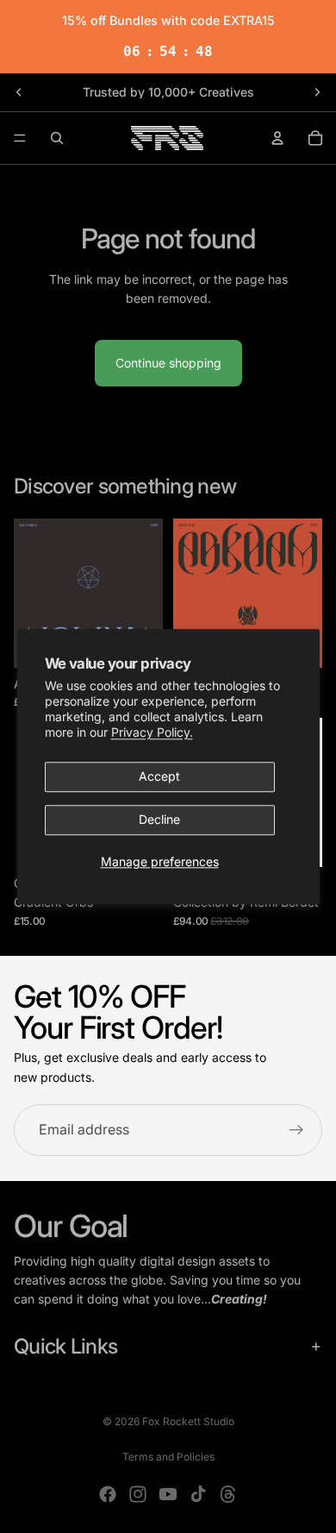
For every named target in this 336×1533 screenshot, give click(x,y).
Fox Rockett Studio (188, 1421)
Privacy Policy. (152, 733)
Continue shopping (168, 362)
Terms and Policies (168, 1456)
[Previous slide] (19, 92)
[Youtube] (168, 1494)
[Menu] (20, 138)
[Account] (277, 138)
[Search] (57, 138)
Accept (159, 777)
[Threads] (228, 1494)
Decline (159, 820)
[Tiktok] (198, 1494)
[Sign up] (296, 1130)
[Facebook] (107, 1494)
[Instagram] (138, 1494)
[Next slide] (317, 92)
